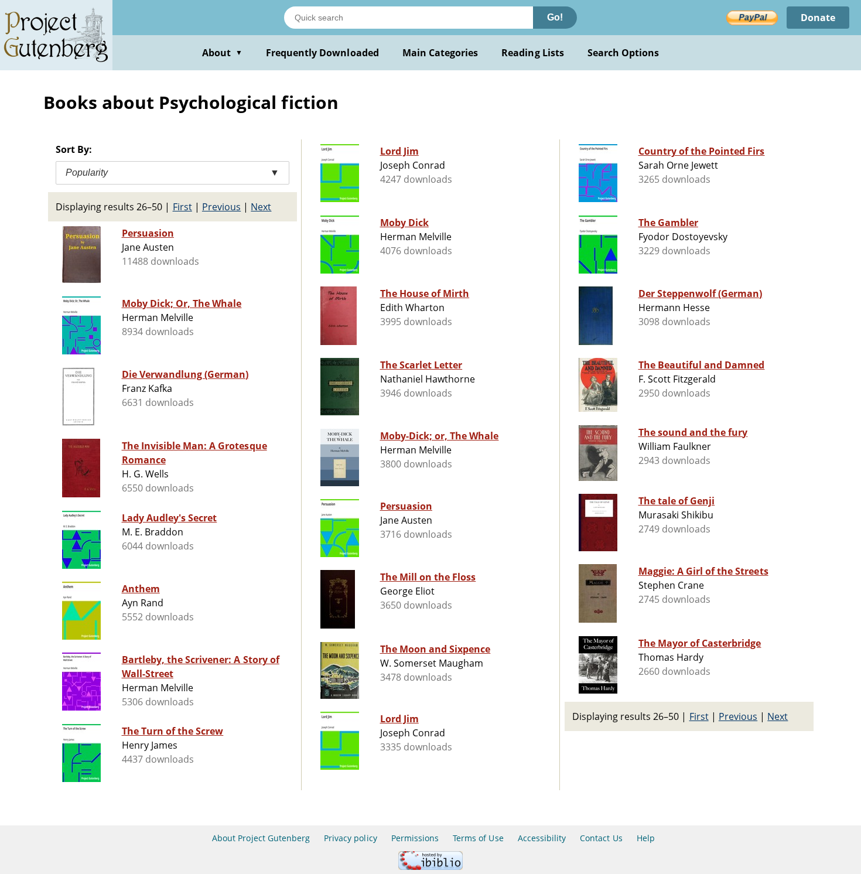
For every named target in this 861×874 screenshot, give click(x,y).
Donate (818, 17)
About (222, 52)
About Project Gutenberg (261, 838)
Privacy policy (350, 838)
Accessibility (542, 838)
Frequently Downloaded (322, 52)
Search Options (623, 52)
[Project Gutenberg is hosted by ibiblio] (430, 866)
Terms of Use (478, 838)
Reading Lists (532, 52)
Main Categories (440, 52)
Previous (221, 206)
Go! (555, 17)
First (182, 206)
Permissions (415, 838)
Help (646, 838)
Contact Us (601, 838)
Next (261, 206)
